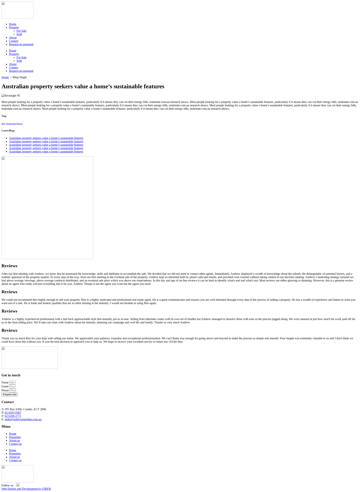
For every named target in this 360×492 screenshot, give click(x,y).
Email (5, 386)
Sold (19, 34)
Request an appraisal (21, 44)
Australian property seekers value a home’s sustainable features (46, 138)
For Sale (21, 30)
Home (12, 24)
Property (14, 27)
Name (5, 382)
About (12, 37)
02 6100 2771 (13, 416)
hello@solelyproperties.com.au (23, 419)
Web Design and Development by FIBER (26, 488)
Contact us (15, 443)
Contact (13, 40)
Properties (15, 437)
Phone (6, 390)
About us (14, 440)
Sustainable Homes (14, 124)
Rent (3, 124)
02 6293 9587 (13, 412)
